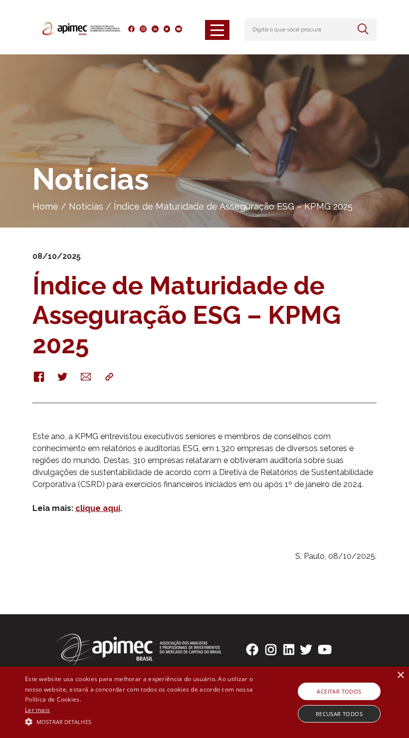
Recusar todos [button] (339, 714)
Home (45, 206)
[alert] (204, 702)
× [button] (400, 675)
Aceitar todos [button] (339, 691)
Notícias (86, 206)
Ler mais (37, 710)
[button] (141, 721)
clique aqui (97, 508)
